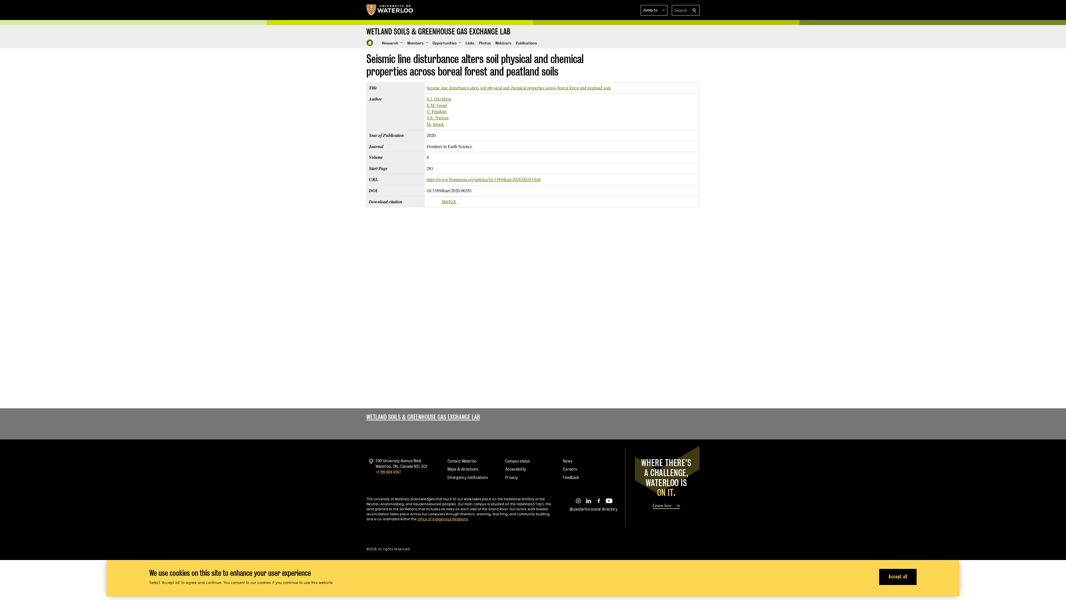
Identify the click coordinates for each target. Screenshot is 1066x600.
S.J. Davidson (439, 99)
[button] (654, 10)
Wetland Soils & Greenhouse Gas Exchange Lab (423, 417)
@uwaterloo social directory (593, 509)
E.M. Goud (437, 105)
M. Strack (435, 124)
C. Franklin (437, 111)
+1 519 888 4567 (388, 472)
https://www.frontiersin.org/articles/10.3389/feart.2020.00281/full (483, 179)
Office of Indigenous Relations (443, 519)
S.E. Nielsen (438, 118)
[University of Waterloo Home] (390, 10)
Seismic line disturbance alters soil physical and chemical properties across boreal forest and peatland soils (519, 88)
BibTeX (449, 201)
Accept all (898, 576)
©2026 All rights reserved (388, 549)
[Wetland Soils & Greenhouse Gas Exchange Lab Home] (369, 42)
